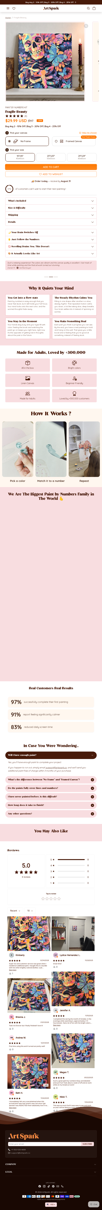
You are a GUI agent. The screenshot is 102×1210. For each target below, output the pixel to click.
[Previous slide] (8, 835)
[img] (14, 115)
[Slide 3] (56, 276)
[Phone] (62, 1186)
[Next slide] (93, 835)
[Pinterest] (53, 1186)
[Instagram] (44, 1186)
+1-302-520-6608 (18, 1149)
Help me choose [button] (89, 132)
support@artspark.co (20, 1152)
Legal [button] (8, 1171)
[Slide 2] (51, 276)
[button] (8, 8)
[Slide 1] (46, 276)
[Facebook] (39, 1186)
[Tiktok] (48, 1186)
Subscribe (87, 1144)
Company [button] (10, 1164)
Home (8, 17)
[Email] (58, 1186)
